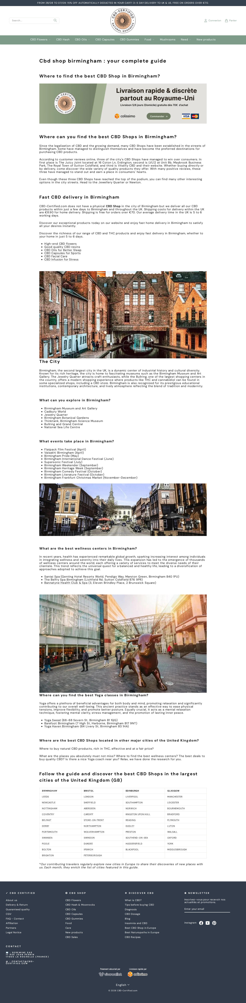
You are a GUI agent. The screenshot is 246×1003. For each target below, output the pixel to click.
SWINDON (89, 837)
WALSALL (172, 831)
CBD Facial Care (55, 256)
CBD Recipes (133, 937)
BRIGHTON (48, 855)
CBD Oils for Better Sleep (62, 250)
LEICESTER (173, 802)
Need (184, 39)
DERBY (45, 826)
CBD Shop (113, 206)
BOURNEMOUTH (176, 808)
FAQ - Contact (15, 918)
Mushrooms (168, 39)
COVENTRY (48, 814)
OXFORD (172, 837)
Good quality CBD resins (62, 247)
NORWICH (131, 808)
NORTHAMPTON (92, 826)
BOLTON (46, 849)
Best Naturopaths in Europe (142, 932)
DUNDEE (88, 843)
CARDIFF (88, 814)
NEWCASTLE (49, 802)
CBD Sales (71, 937)
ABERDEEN (90, 808)
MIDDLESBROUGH (177, 849)
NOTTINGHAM (49, 808)
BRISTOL (89, 790)
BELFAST (46, 820)
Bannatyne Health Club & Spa (66, 583)
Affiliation (12, 923)
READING (131, 820)
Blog (127, 918)
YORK (170, 843)
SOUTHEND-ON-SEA (137, 837)
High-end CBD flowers (60, 244)
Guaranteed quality (18, 909)
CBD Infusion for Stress (61, 259)
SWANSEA (47, 837)
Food (148, 39)
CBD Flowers (38, 39)
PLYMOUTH (173, 820)
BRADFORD (173, 814)
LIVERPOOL (132, 796)
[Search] (55, 20)
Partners (11, 927)
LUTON (171, 826)
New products (206, 39)
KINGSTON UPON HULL (138, 814)
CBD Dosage (132, 913)
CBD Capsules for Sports (62, 253)
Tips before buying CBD (139, 904)
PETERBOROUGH (93, 855)
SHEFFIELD (90, 802)
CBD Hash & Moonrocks (80, 904)
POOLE (46, 843)
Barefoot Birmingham (59, 723)
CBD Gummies (129, 39)
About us (11, 900)
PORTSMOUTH (50, 831)
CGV (9, 913)
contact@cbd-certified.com (20, 962)
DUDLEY (130, 826)
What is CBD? (133, 900)
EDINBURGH (132, 790)
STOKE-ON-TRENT (94, 820)
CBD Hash (63, 39)
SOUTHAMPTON (134, 802)
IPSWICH (88, 849)
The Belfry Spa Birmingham (63, 579)
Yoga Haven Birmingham (61, 726)
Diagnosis (131, 909)
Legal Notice (13, 932)
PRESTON (131, 831)
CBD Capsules (104, 39)
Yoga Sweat (52, 720)
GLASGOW (173, 790)
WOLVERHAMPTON (94, 831)
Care (68, 927)
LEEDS (45, 796)
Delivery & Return (17, 904)
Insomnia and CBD (136, 923)
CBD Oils (81, 39)
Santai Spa (52, 576)
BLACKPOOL (132, 849)
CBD (79, 146)
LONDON (89, 796)
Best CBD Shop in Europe (140, 927)
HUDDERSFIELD (134, 843)
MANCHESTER (175, 796)
